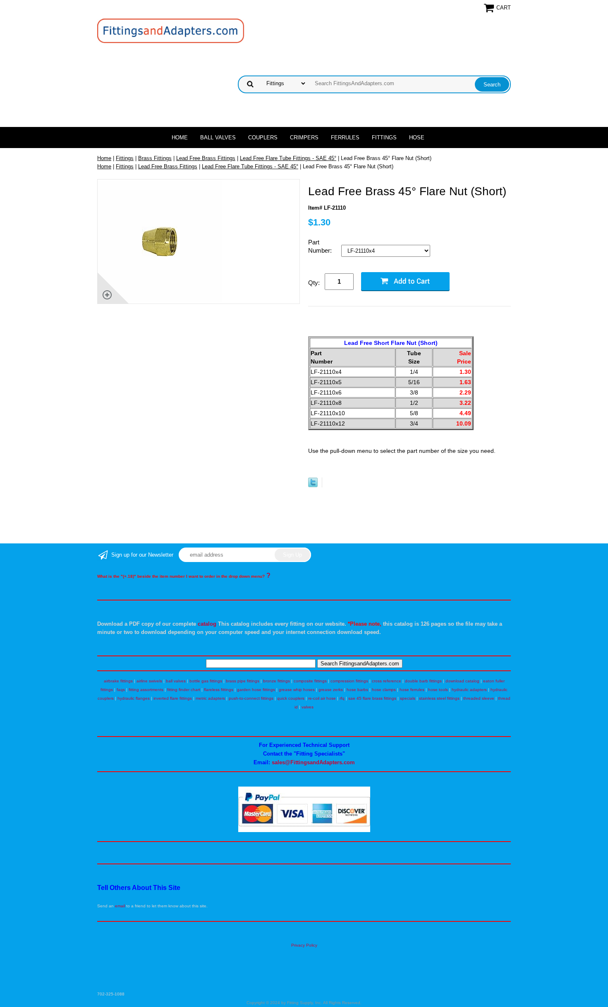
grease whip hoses (297, 689)
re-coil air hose (322, 698)
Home (180, 137)
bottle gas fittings (205, 681)
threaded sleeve (478, 698)
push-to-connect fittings (251, 698)
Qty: (314, 282)
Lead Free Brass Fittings (205, 158)
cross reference (386, 681)
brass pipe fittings (242, 681)
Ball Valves (218, 137)
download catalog (462, 681)
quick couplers (290, 698)
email (120, 906)
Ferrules (345, 137)
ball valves (176, 681)
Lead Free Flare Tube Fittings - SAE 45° (288, 158)
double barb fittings (423, 681)
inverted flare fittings (172, 698)
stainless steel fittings (439, 698)
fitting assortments (146, 689)
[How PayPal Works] (304, 830)
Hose (416, 137)
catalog (207, 624)
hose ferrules (412, 689)
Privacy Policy (304, 945)
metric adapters (210, 698)
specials (407, 698)
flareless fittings (218, 689)
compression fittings (349, 681)
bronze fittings (276, 681)
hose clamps (384, 689)
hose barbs (357, 689)
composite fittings (310, 681)
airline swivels (149, 681)
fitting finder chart (183, 689)
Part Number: (320, 246)
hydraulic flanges (133, 698)
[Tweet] (313, 485)
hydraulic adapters (469, 689)
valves (308, 707)
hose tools (438, 689)
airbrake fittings (118, 681)
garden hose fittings (256, 689)
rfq (342, 698)
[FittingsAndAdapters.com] (170, 30)
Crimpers (304, 137)
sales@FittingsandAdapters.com (313, 762)
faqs (121, 689)
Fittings (384, 137)
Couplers (263, 137)
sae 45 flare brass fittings (372, 698)
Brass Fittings (155, 158)
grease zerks (330, 689)
